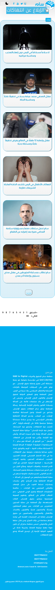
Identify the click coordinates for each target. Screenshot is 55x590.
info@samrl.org (40, 563)
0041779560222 (40, 555)
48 (27, 316)
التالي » (34, 316)
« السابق (33, 312)
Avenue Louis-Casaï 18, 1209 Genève (32, 567)
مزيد (28, 293)
